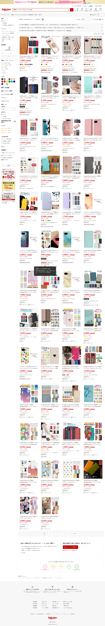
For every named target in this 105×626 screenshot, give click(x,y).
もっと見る (22, 552)
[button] (99, 6)
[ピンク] (14, 79)
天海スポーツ (88, 108)
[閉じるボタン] (101, 24)
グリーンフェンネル (89, 379)
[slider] (1, 50)
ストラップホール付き (6, 65)
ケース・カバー (59, 578)
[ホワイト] (7, 79)
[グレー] (5, 79)
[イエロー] (7, 82)
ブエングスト (24, 70)
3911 (22, 224)
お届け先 (3, 106)
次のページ (75, 533)
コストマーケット (46, 108)
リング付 (3, 72)
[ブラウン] (9, 79)
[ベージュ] (12, 79)
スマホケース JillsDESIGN (27, 188)
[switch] (14, 121)
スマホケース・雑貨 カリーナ (27, 304)
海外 (6, 104)
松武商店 (66, 224)
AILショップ (88, 150)
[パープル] (2, 84)
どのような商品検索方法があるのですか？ (31, 548)
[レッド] (5, 82)
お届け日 (3, 112)
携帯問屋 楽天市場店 (47, 150)
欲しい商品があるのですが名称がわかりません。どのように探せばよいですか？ (39, 546)
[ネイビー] (14, 82)
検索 (9, 56)
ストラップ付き (4, 69)
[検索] (71, 9)
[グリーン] (9, 82)
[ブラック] (2, 79)
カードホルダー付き (5, 63)
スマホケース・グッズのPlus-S (71, 72)
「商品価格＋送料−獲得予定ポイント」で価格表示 (29, 19)
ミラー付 (3, 70)
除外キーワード (4, 159)
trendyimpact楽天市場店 (47, 226)
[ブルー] (12, 82)
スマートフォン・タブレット (25, 578)
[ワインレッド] (2, 82)
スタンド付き (4, 67)
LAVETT (65, 152)
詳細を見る (68, 30)
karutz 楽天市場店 (46, 72)
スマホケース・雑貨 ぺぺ (69, 110)
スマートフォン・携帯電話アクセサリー (43, 578)
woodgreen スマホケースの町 (91, 305)
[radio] (1, 20)
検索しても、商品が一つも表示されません (31, 550)
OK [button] (53, 271)
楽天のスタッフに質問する (70, 547)
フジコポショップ (68, 188)
